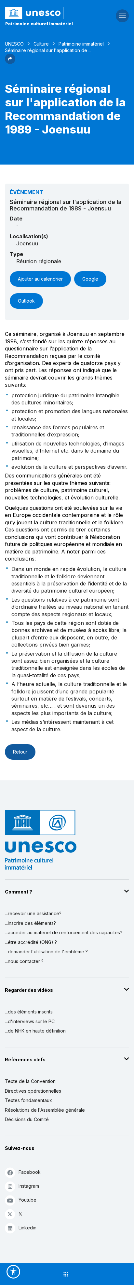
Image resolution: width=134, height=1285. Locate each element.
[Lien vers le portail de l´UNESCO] (44, 13)
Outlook (26, 301)
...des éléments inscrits (29, 1011)
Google (90, 279)
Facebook (30, 1172)
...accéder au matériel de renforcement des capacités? (63, 932)
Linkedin (27, 1227)
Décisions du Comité (27, 1119)
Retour (20, 752)
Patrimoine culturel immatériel (39, 23)
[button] (10, 62)
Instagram (29, 1186)
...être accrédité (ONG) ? (31, 942)
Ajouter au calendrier (40, 279)
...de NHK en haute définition (35, 1030)
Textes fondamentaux (28, 1100)
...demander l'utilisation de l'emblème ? (46, 951)
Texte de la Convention (30, 1081)
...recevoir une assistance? (33, 913)
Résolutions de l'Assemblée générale (45, 1110)
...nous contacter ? (24, 961)
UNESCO (14, 44)
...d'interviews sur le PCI (30, 1021)
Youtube (27, 1200)
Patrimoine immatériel (81, 44)
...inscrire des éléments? (30, 923)
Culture (41, 44)
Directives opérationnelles (33, 1091)
